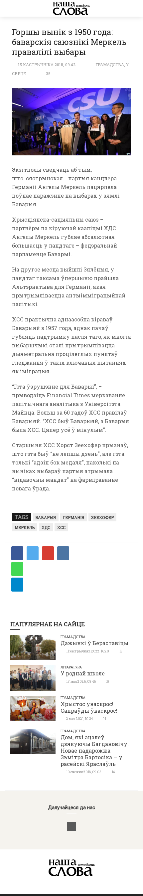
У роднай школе (83, 673)
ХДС (46, 527)
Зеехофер (102, 517)
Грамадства (109, 64)
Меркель (25, 527)
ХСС (61, 527)
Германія (73, 517)
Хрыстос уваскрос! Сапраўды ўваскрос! (89, 707)
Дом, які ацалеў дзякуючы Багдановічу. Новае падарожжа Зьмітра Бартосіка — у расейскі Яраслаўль (95, 750)
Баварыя (46, 517)
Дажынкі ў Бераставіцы (94, 642)
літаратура (71, 666)
